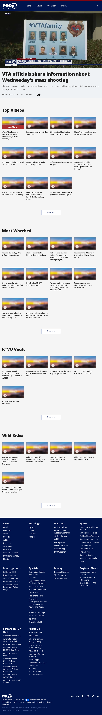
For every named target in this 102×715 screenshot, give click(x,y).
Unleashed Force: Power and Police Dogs (10, 587)
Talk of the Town (36, 595)
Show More (51, 213)
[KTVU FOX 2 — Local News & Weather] (12, 6)
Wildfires (6, 540)
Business (7, 543)
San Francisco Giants (89, 539)
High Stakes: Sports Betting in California (37, 581)
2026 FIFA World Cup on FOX (89, 528)
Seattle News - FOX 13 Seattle (88, 584)
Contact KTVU (35, 642)
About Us (34, 628)
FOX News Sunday (11, 556)
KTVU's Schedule (36, 651)
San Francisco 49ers (88, 533)
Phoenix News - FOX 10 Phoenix (88, 578)
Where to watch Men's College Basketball (10, 661)
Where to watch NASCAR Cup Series (11, 648)
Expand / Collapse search (97, 6)
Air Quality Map (60, 536)
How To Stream (35, 632)
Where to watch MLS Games (12, 681)
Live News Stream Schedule (36, 655)
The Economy (60, 575)
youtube (77, 696)
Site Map (32, 668)
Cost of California (10, 578)
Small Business (60, 578)
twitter (98, 696)
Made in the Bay (36, 586)
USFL (82, 561)
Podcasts (7, 549)
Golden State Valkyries (89, 542)
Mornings (34, 523)
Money (58, 568)
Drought (6, 536)
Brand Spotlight (35, 622)
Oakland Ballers (86, 548)
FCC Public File (35, 671)
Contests (32, 533)
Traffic (31, 530)
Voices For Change (37, 612)
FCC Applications (36, 674)
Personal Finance (61, 572)
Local (5, 527)
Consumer (7, 546)
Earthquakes (59, 542)
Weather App (59, 548)
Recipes (32, 536)
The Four (33, 577)
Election (6, 559)
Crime (5, 533)
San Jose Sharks (86, 555)
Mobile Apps (34, 659)
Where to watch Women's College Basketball (10, 669)
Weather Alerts (60, 527)
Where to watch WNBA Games (10, 675)
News (6, 523)
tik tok (93, 696)
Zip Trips (32, 527)
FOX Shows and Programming (35, 646)
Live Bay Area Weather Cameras (62, 531)
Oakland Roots (86, 545)
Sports (84, 523)
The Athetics (85, 552)
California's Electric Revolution (37, 573)
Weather (59, 523)
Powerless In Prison (11, 581)
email (72, 696)
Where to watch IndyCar (10, 654)
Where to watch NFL (12, 635)
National (6, 530)
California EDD (9, 572)
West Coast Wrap (10, 552)
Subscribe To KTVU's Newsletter (37, 663)
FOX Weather (60, 552)
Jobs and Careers (36, 639)
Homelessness (9, 575)
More (63, 5)
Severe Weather (61, 545)
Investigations (11, 568)
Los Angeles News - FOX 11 (88, 573)
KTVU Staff (33, 635)
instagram (88, 696)
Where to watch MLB (12, 644)
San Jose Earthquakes (89, 558)
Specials (33, 568)
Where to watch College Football (10, 640)
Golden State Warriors (89, 536)
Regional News (88, 568)
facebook (82, 696)
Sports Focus (34, 592)
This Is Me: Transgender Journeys (38, 600)
